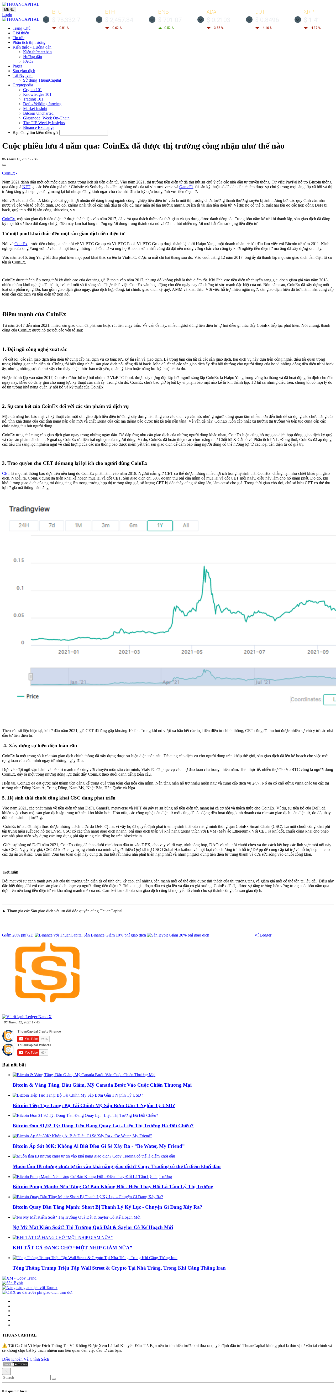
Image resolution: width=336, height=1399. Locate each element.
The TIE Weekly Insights (44, 122)
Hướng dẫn (32, 56)
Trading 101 (33, 99)
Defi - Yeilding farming (42, 104)
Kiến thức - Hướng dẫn (32, 47)
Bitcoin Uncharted (38, 113)
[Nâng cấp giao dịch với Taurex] (29, 1287)
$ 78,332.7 (66, 20)
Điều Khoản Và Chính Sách (25, 1359)
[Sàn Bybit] (12, 1283)
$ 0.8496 (267, 20)
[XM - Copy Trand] (19, 1278)
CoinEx (10, 173)
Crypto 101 (32, 89)
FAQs (28, 61)
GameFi (186, 187)
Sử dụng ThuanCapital (42, 80)
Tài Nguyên (23, 75)
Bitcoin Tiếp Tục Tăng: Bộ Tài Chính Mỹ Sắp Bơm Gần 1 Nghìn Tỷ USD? (94, 1105)
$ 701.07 (170, 20)
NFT (26, 187)
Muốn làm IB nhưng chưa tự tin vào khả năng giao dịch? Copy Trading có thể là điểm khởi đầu (117, 1166)
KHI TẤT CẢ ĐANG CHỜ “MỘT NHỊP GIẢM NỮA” (72, 1247)
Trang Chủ (21, 28)
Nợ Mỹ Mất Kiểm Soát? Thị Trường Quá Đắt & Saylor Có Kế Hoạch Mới (93, 1227)
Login (7, 14)
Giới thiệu (21, 33)
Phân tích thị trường (29, 42)
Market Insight (35, 108)
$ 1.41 (312, 20)
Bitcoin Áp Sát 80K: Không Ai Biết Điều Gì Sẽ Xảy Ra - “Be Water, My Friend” (99, 1146)
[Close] (6, 1371)
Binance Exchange (38, 127)
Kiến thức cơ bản (37, 52)
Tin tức (18, 37)
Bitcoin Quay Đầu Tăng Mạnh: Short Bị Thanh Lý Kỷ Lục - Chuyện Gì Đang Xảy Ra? (107, 1207)
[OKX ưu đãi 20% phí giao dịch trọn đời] (37, 1292)
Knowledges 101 (37, 94)
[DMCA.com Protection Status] (15, 1365)
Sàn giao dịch (24, 71)
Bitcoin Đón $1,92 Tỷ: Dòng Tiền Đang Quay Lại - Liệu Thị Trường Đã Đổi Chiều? (103, 1125)
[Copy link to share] (4, 165)
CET (6, 473)
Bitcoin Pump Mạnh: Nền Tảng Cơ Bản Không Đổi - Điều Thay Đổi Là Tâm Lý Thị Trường (113, 1186)
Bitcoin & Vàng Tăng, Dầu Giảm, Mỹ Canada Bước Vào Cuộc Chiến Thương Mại (102, 1085)
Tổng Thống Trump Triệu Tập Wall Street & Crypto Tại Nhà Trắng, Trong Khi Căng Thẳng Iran (119, 1268)
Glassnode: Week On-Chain (46, 118)
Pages (17, 66)
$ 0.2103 (218, 20)
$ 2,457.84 (119, 20)
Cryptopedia (23, 85)
